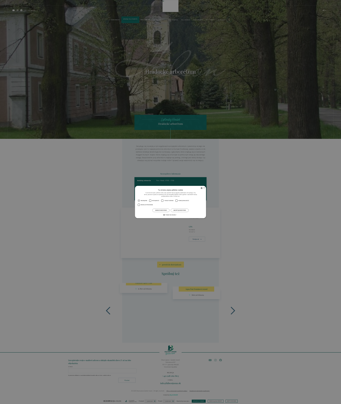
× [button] (204, 188)
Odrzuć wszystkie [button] (161, 210)
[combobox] (201, 188)
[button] (170, 215)
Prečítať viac (176, 196)
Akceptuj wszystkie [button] (180, 210)
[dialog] (170, 202)
